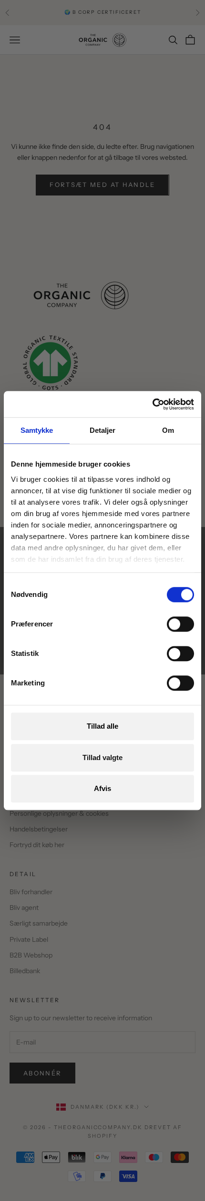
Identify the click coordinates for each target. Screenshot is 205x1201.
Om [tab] (168, 430)
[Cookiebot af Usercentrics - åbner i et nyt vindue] (152, 404)
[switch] (180, 624)
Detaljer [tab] (103, 430)
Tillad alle (102, 726)
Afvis (102, 788)
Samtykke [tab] (36, 430)
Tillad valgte (102, 757)
